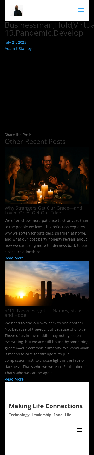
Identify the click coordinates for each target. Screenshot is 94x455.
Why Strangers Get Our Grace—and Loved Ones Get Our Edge (43, 210)
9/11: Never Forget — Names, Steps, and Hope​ (44, 312)
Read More (14, 257)
